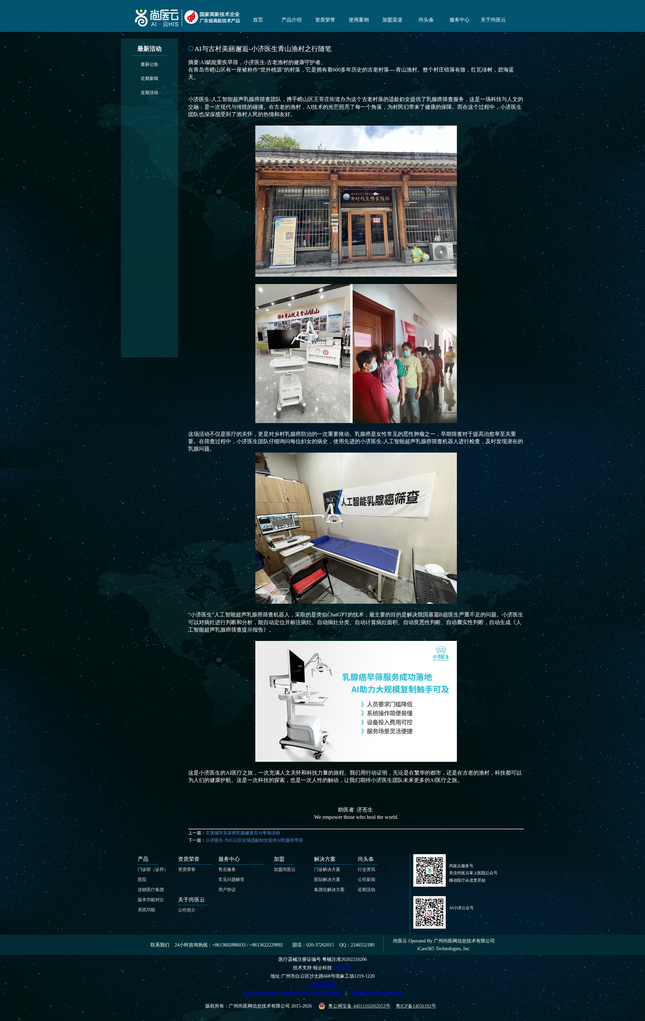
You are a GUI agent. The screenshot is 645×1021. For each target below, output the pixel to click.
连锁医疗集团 (151, 889)
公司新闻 (366, 879)
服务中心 (459, 19)
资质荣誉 (325, 19)
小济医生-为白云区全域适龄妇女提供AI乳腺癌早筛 (254, 840)
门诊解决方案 (327, 869)
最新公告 (149, 64)
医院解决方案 (327, 879)
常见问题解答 (231, 879)
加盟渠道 (392, 19)
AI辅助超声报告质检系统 (377, 992)
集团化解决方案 (329, 889)
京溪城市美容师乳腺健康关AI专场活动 (243, 832)
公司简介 (187, 910)
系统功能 (146, 909)
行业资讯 (366, 869)
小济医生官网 (322, 984)
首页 (258, 19)
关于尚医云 (493, 19)
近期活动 (149, 92)
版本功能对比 (151, 899)
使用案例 (359, 19)
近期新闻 (149, 78)
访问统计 (342, 967)
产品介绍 (292, 19)
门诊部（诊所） (153, 869)
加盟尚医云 (285, 869)
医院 (142, 879)
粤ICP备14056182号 (416, 1006)
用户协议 (227, 889)
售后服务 (227, 869)
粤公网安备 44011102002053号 (359, 1006)
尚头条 (426, 19)
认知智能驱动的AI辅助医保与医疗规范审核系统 (292, 992)
